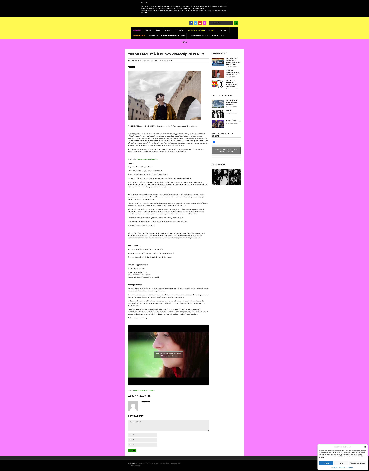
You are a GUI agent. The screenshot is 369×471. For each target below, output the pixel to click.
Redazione (145, 401)
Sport (167, 30)
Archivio (222, 30)
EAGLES (229, 111)
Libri (158, 30)
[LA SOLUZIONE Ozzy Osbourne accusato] (218, 104)
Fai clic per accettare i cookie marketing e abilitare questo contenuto (168, 355)
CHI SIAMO (137, 30)
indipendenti (144, 390)
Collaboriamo (139, 36)
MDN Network (133, 463)
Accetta (326, 463)
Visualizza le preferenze (357, 463)
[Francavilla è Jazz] (218, 124)
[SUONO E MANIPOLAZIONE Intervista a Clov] (218, 74)
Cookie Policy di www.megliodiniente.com (167, 36)
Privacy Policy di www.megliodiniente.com (206, 36)
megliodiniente (133, 60)
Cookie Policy (335, 467)
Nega (341, 463)
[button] (365, 447)
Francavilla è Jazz (233, 121)
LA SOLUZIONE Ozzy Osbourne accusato (232, 102)
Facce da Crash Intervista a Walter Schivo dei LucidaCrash (233, 61)
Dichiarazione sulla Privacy (346, 467)
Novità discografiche (164, 60)
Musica (148, 30)
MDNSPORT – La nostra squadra (201, 30)
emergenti (136, 390)
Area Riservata (135, 466)
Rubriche (179, 30)
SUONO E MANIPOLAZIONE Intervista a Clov (233, 72)
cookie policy (199, 8)
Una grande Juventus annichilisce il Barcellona (231, 83)
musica (152, 390)
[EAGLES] (218, 114)
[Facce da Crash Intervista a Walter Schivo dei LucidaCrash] (218, 62)
